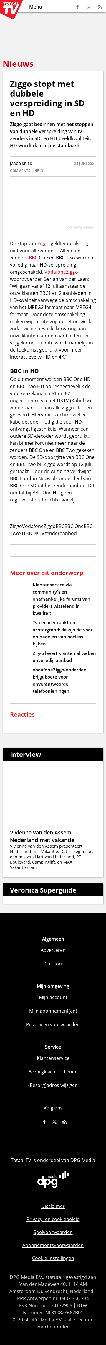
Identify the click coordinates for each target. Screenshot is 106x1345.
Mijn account (53, 997)
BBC (33, 257)
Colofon (53, 963)
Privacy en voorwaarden (53, 1024)
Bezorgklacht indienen (53, 1071)
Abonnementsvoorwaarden (53, 1245)
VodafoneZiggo (61, 272)
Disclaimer (53, 1206)
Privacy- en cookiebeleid (53, 1219)
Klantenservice (53, 1058)
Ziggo (43, 243)
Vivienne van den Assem (40, 832)
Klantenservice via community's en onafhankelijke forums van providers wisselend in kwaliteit (61, 599)
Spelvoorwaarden (53, 1232)
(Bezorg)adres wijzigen (53, 1085)
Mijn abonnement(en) (53, 1011)
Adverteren (53, 950)
